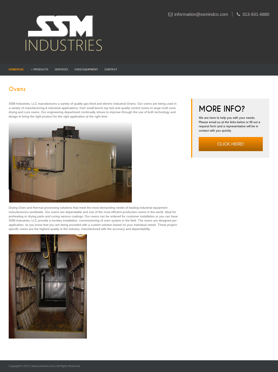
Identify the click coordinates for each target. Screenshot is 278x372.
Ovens (17, 89)
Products (40, 69)
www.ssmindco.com (43, 366)
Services (61, 69)
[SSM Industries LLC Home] (63, 31)
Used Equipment (86, 69)
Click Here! (230, 144)
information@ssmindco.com (201, 14)
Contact (110, 69)
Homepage (16, 69)
